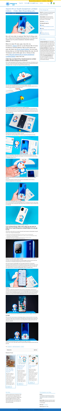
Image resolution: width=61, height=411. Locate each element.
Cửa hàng (31, 3)
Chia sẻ (36, 3)
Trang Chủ (21, 3)
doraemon (9, 346)
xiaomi (22, 346)
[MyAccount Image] (54, 3)
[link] (47, 13)
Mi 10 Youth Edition (23, 49)
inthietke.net (41, 409)
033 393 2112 (46, 21)
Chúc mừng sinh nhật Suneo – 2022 (33, 366)
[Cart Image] (51, 3)
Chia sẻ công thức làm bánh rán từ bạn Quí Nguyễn (9, 370)
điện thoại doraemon (16, 346)
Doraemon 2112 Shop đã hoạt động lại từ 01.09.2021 (21, 367)
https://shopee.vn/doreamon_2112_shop (47, 26)
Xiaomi (15, 45)
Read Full (8, 386)
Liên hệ (41, 3)
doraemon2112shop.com (29, 409)
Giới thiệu (26, 3)
